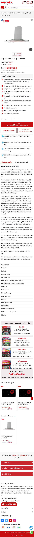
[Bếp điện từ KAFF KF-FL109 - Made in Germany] (9, 393)
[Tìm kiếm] (6, 7)
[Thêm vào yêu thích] (32, 20)
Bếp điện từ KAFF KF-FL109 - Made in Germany (8, 404)
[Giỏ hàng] (31, 2)
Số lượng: (3, 119)
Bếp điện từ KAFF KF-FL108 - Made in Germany (24, 404)
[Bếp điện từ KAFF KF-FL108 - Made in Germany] (25, 393)
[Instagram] (14, 520)
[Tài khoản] (27, 2)
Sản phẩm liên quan (7, 383)
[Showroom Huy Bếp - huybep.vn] (7, 2)
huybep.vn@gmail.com (12, 501)
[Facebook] (2, 520)
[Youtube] (10, 520)
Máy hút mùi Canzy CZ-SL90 (7, 437)
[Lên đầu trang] (31, 523)
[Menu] (2, 7)
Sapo (21, 535)
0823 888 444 (12, 498)
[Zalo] (31, 528)
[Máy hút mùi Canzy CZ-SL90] (9, 426)
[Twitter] (6, 520)
